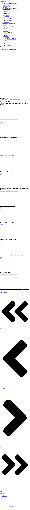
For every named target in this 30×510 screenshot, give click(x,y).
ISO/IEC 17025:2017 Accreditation (9, 37)
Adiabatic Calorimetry (7, 12)
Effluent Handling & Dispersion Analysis (8, 24)
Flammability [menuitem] (3, 495)
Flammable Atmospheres (6, 9)
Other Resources (7, 42)
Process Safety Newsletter (8, 41)
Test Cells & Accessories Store (7, 30)
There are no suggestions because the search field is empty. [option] (9, 49)
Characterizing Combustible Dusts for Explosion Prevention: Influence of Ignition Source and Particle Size (14, 155)
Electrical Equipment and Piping (7, 17)
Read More (1, 122)
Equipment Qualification (8, 20)
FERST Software (5, 31)
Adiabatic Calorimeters (6, 29)
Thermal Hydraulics (5, 27)
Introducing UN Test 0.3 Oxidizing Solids (8, 137)
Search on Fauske (2, 98)
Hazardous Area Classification (6, 171)
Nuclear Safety (5, 28)
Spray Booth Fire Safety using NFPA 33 (8, 239)
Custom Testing (7, 22)
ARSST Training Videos (8, 44)
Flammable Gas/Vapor (8, 10)
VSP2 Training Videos (8, 45)
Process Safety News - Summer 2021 (7, 206)
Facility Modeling (5, 7)
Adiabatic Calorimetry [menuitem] (4, 496)
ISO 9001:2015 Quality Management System (10, 38)
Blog (5, 40)
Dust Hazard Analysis (6, 4)
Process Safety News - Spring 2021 (7, 222)
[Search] (12, 98)
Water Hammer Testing (8, 18)
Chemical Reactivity (5, 11)
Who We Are (5, 33)
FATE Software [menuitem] (4, 497)
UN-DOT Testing (7, 16)
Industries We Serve (5, 36)
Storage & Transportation (6, 15)
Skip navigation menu (3, 1)
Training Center (5, 43)
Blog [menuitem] (2, 498)
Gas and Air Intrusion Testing (8, 19)
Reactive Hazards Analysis (6, 6)
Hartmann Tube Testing (5, 272)
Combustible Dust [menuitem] (4, 494)
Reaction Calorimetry (7, 13)
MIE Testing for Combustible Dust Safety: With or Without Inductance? (14, 255)
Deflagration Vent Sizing (6, 25)
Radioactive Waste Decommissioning (8, 26)
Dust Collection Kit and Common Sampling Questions (11, 120)
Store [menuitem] (2, 499)
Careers (6, 35)
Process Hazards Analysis (6, 5)
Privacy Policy (11, 506)
